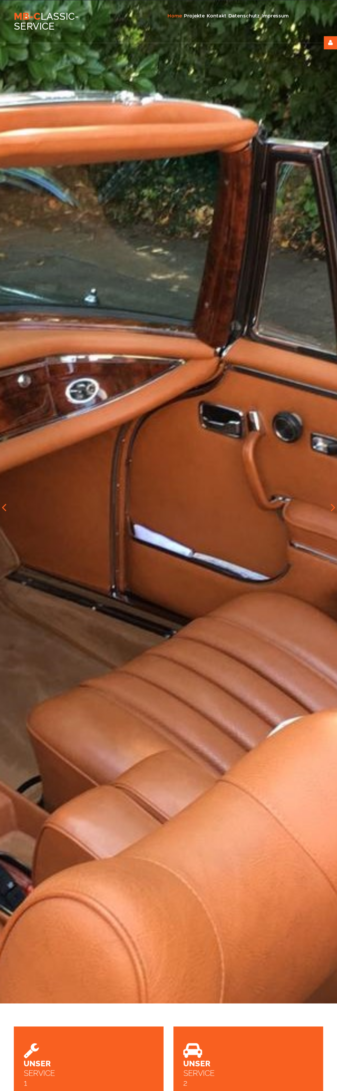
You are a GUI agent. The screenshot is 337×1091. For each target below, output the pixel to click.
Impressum (275, 16)
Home (175, 16)
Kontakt (216, 16)
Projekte (194, 16)
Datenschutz (244, 16)
